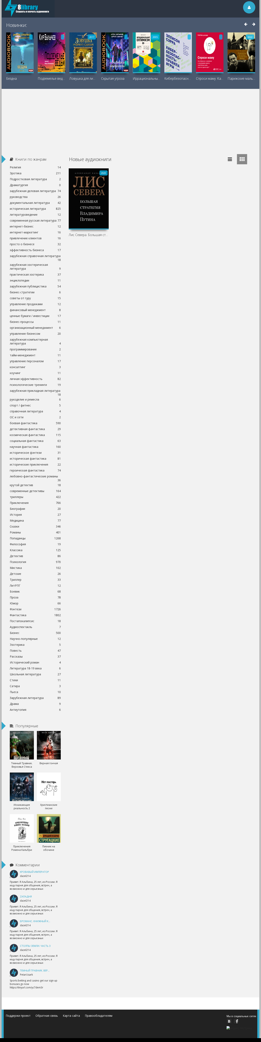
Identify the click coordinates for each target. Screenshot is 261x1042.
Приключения (35, 503)
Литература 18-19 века (35, 668)
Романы (35, 532)
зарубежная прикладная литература (35, 391)
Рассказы (35, 656)
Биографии (35, 509)
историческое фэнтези (35, 453)
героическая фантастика (35, 470)
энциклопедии (35, 280)
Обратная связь (46, 1016)
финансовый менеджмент (35, 310)
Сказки (35, 526)
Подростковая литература (35, 179)
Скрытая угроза (112, 78)
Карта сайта (71, 1016)
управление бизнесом (35, 334)
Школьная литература (35, 674)
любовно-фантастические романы (35, 476)
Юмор (35, 603)
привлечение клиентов (35, 238)
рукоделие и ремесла (35, 399)
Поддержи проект (18, 1016)
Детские (35, 574)
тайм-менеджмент (35, 355)
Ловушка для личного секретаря (83, 78)
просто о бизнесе (35, 244)
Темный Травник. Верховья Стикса (43, 970)
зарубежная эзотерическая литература (35, 266)
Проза (35, 597)
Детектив (35, 556)
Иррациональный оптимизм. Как (146, 78)
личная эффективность (35, 379)
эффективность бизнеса (35, 250)
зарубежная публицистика (35, 286)
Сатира (35, 686)
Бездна (11, 78)
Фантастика (35, 615)
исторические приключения (35, 464)
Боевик (35, 591)
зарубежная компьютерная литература (35, 341)
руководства (35, 197)
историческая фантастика (35, 458)
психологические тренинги (35, 385)
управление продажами (35, 304)
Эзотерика (35, 645)
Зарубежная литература (35, 698)
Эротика (35, 173)
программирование (35, 349)
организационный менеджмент (35, 328)
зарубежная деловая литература (35, 191)
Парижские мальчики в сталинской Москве (241, 78)
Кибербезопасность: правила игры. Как (178, 78)
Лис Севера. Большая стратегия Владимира (89, 235)
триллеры (35, 497)
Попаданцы (35, 538)
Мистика (35, 568)
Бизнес (35, 633)
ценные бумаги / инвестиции (35, 316)
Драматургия (35, 185)
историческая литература (35, 209)
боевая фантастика (35, 423)
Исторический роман (35, 662)
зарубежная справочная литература (35, 256)
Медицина (35, 520)
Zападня (26, 896)
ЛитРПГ (35, 585)
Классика (35, 550)
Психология (35, 562)
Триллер (35, 580)
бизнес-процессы (35, 322)
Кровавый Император (34, 872)
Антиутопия (35, 710)
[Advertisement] (130, 119)
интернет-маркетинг (35, 232)
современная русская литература (35, 220)
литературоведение (35, 214)
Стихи (35, 680)
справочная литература (35, 411)
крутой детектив (35, 485)
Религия (35, 167)
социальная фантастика (35, 441)
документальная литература (35, 203)
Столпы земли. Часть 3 (35, 946)
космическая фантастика (35, 435)
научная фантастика (35, 447)
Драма (35, 704)
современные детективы (35, 491)
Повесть (35, 650)
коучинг (35, 373)
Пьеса (35, 692)
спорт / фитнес (35, 405)
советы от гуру (35, 298)
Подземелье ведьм (51, 78)
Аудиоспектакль (35, 627)
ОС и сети (35, 417)
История (35, 515)
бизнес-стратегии (35, 292)
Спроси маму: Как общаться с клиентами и (209, 78)
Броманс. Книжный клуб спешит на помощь (50, 921)
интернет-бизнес (35, 226)
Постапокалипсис (35, 621)
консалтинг (35, 367)
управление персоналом (35, 361)
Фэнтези (35, 609)
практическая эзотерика (35, 274)
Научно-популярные (35, 639)
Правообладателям (98, 1016)
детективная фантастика (35, 429)
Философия (35, 544)
